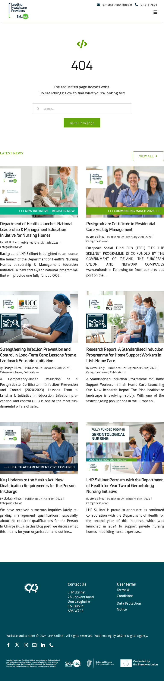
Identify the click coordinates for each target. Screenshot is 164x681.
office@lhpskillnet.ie (117, 5)
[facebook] (8, 645)
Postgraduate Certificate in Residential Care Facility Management (120, 226)
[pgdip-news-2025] (125, 423)
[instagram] (26, 645)
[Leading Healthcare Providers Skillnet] (18, 2)
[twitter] (17, 645)
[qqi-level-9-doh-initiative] (39, 167)
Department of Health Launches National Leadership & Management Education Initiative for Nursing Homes (36, 229)
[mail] (34, 645)
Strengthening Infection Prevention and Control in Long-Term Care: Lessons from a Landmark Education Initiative (38, 355)
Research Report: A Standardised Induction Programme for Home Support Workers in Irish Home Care (124, 355)
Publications (32, 372)
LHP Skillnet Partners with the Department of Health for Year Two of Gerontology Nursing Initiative (124, 485)
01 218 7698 (149, 5)
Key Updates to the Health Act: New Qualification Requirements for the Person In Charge (38, 485)
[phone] (51, 645)
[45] (125, 167)
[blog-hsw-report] (125, 293)
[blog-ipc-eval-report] (39, 293)
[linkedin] (43, 645)
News (18, 247)
